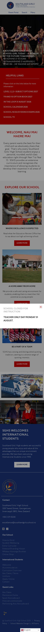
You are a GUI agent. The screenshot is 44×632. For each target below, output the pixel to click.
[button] (41, 307)
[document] (22, 316)
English (27, 630)
